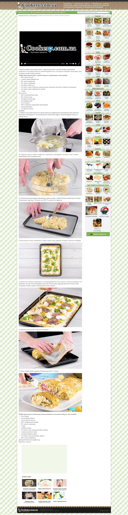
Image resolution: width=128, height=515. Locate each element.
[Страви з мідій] (106, 95)
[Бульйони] (98, 47)
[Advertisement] (51, 23)
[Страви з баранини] (98, 59)
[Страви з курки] (106, 71)
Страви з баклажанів (98, 109)
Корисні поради (104, 216)
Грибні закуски (89, 25)
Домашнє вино (106, 170)
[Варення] (89, 180)
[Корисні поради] (104, 214)
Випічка (98, 149)
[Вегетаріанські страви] (106, 201)
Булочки (97, 157)
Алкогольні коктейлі (89, 170)
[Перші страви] (89, 201)
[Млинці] (89, 156)
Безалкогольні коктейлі (98, 170)
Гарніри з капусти (106, 121)
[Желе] (98, 144)
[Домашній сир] (98, 180)
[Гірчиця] (98, 132)
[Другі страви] (98, 201)
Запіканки (107, 157)
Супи (98, 40)
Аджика (89, 133)
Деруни (98, 193)
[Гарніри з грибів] (98, 120)
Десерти (98, 137)
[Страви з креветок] (98, 95)
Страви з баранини (98, 61)
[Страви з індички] (98, 71)
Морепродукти (98, 88)
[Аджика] (89, 132)
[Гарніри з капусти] (106, 120)
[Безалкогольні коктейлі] (98, 168)
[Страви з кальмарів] (89, 95)
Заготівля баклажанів (106, 182)
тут (39, 440)
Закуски (98, 16)
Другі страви (98, 203)
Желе (98, 145)
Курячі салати (98, 37)
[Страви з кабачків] (106, 107)
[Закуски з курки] (98, 23)
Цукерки (106, 145)
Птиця (98, 64)
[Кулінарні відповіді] (91, 214)
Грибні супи (106, 48)
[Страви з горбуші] (98, 83)
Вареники (89, 193)
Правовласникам (104, 510)
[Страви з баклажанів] (98, 107)
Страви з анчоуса (89, 85)
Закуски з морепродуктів (107, 25)
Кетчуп (106, 133)
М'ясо (98, 52)
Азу (89, 60)
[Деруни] (98, 192)
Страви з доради (106, 85)
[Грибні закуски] (89, 23)
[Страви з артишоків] (89, 107)
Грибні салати (89, 37)
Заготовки (98, 173)
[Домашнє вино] (106, 168)
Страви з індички (98, 73)
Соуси (98, 125)
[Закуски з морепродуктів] (106, 23)
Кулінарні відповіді (91, 216)
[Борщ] (89, 47)
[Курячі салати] (98, 35)
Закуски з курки (98, 25)
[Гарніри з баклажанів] (89, 120)
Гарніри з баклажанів (89, 121)
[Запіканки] (106, 156)
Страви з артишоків (89, 109)
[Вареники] (89, 192)
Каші (106, 193)
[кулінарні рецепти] (38, 8)
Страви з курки (106, 73)
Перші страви (89, 203)
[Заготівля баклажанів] (106, 180)
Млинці (89, 157)
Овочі (98, 100)
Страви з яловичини (106, 61)
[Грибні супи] (106, 47)
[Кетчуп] (106, 132)
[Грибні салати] (89, 35)
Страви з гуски (89, 73)
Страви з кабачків (106, 109)
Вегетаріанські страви (107, 203)
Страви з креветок (98, 97)
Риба (98, 76)
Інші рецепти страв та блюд (98, 185)
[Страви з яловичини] (106, 59)
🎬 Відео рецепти (98, 234)
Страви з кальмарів (89, 97)
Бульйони (98, 48)
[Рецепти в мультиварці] (97, 226)
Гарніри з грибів (98, 121)
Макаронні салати (106, 37)
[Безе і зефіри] (89, 144)
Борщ (89, 48)
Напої (98, 161)
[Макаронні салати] (106, 35)
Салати (98, 28)
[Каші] (106, 192)
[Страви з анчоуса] (89, 83)
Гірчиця (98, 133)
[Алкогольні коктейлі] (89, 168)
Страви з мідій (106, 97)
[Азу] (89, 59)
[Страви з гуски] (89, 71)
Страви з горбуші (98, 85)
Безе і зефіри (89, 145)
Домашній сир (98, 182)
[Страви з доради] (106, 83)
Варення (89, 181)
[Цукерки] (106, 144)
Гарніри (98, 112)
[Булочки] (98, 156)
